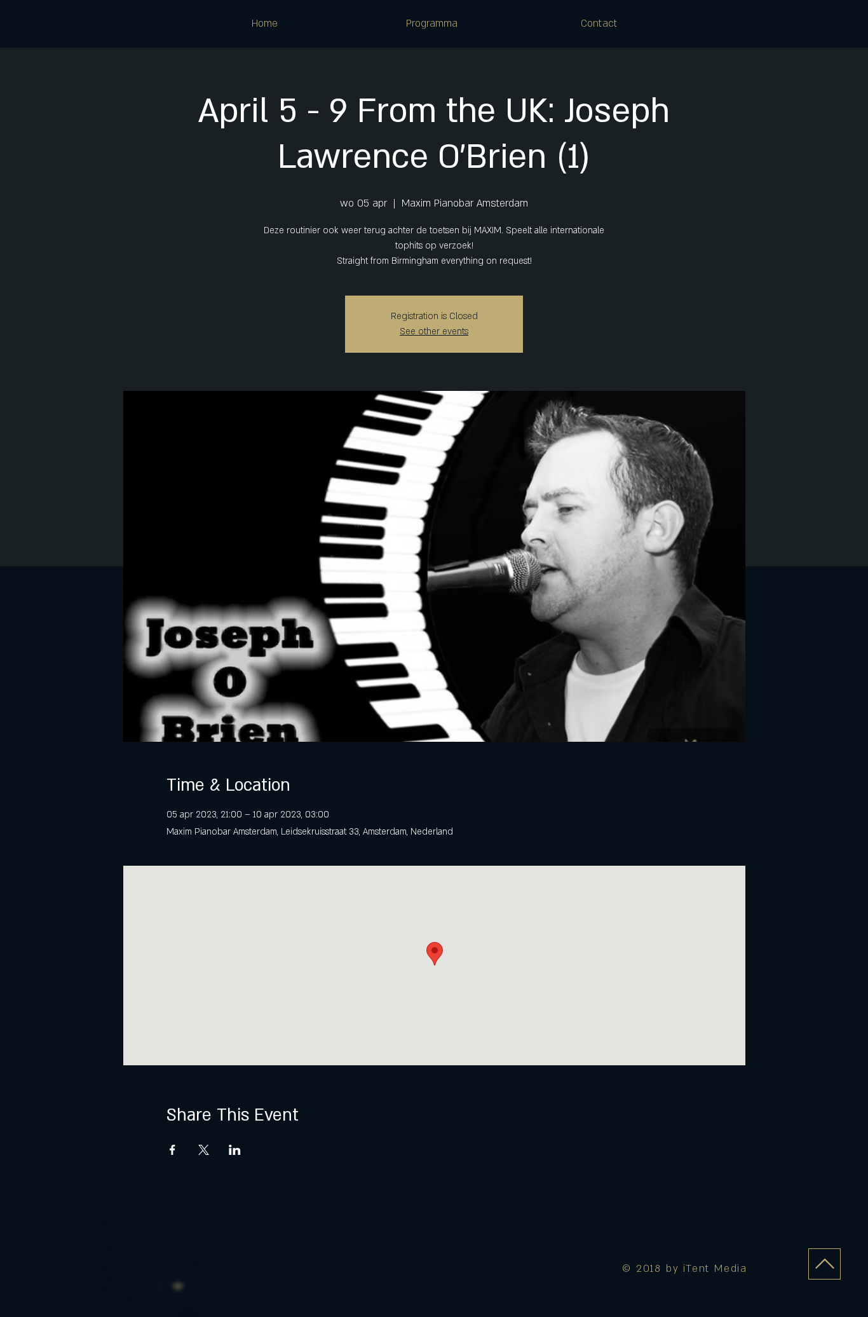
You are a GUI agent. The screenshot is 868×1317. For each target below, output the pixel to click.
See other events (434, 331)
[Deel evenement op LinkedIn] (235, 1150)
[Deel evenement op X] (204, 1150)
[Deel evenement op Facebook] (172, 1150)
